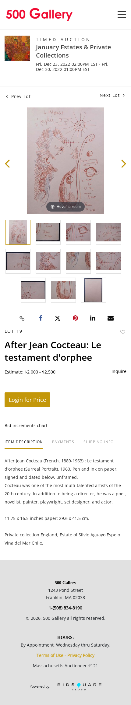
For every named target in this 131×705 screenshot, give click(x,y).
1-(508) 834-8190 (65, 608)
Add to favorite (122, 331)
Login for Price (27, 399)
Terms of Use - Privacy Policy (65, 655)
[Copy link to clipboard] (22, 318)
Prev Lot (20, 96)
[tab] (24, 444)
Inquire (119, 371)
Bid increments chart (26, 425)
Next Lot (111, 95)
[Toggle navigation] (121, 14)
